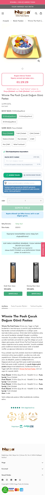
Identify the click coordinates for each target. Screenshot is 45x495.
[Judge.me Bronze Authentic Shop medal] (22, 416)
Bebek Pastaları (18, 21)
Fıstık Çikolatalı (21, 133)
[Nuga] (22, 13)
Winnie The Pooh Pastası (27, 369)
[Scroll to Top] (41, 490)
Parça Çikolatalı (8, 133)
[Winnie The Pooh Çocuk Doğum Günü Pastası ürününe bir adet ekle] (40, 200)
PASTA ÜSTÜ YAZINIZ (12, 157)
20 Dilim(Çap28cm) (10, 122)
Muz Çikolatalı (23, 139)
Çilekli (32, 139)
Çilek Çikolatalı (35, 133)
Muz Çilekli (7, 145)
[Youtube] (15, 480)
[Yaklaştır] (38, 60)
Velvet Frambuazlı (19, 145)
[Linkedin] (11, 480)
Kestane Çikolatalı (9, 139)
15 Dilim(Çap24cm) (26, 116)
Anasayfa (6, 21)
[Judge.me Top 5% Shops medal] (33, 416)
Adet (3, 201)
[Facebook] (2, 480)
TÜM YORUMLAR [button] (43, 249)
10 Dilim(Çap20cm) (10, 116)
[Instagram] (7, 480)
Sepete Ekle (13, 294)
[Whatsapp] (20, 480)
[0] (40, 13)
